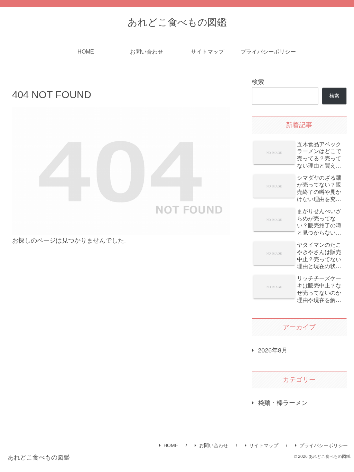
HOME (171, 445)
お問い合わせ (213, 445)
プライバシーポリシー (323, 445)
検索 (258, 81)
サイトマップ (263, 445)
